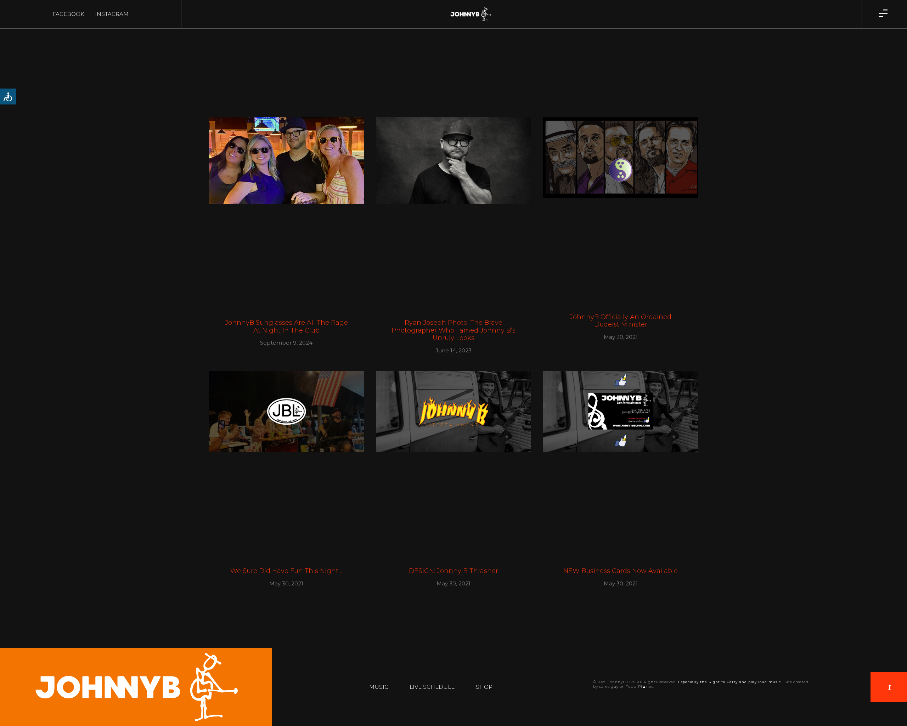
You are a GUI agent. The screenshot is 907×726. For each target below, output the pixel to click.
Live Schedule (432, 687)
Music (378, 687)
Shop (484, 687)
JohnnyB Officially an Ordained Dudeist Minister (620, 321)
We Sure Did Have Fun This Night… (286, 571)
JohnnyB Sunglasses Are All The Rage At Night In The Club (286, 326)
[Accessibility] (8, 96)
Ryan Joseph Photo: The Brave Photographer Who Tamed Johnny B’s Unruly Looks (453, 330)
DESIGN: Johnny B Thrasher (453, 571)
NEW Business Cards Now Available (620, 571)
